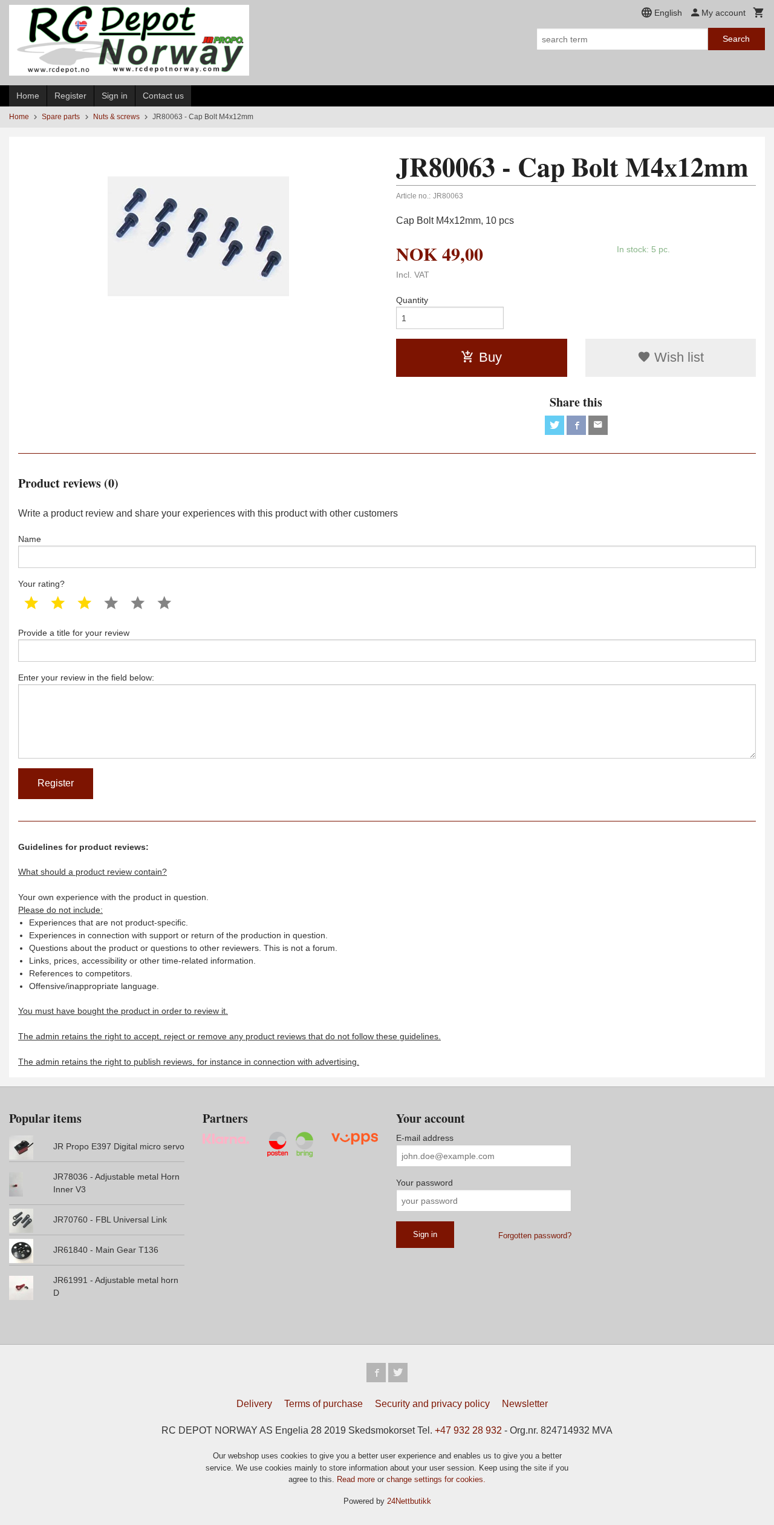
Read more (357, 1479)
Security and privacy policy (432, 1404)
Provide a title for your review (73, 633)
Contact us (163, 95)
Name (29, 539)
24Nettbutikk (409, 1501)
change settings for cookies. (436, 1479)
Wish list (677, 357)
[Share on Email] (598, 425)
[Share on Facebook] (576, 425)
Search (736, 39)
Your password (424, 1182)
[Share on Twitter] (554, 425)
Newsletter (525, 1404)
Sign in (115, 95)
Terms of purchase (323, 1404)
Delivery (254, 1404)
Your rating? (41, 584)
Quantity (412, 300)
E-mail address (425, 1138)
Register (70, 95)
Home (27, 95)
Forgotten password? (534, 1235)
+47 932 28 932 (468, 1430)
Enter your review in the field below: (86, 677)
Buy (490, 357)
